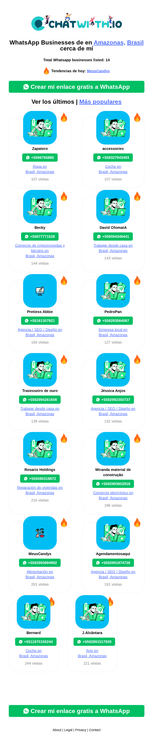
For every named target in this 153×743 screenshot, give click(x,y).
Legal (68, 730)
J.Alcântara (92, 633)
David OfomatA (113, 228)
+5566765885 (42, 157)
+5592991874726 (115, 563)
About (57, 730)
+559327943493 (115, 157)
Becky (40, 228)
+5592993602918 (115, 484)
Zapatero (40, 149)
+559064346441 (115, 236)
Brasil (135, 42)
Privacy (80, 730)
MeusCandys (98, 71)
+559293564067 (115, 321)
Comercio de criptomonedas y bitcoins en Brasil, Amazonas (40, 250)
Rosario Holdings (39, 470)
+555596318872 (42, 479)
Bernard (33, 633)
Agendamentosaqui (113, 554)
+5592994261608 (42, 400)
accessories (113, 149)
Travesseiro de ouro (40, 391)
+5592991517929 (96, 642)
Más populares (100, 101)
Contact (95, 730)
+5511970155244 (38, 642)
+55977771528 (42, 236)
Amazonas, (109, 42)
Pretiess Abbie (40, 312)
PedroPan (113, 312)
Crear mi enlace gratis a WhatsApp (80, 86)
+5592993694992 (42, 563)
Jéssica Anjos (113, 391)
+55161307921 (42, 321)
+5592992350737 (115, 400)
